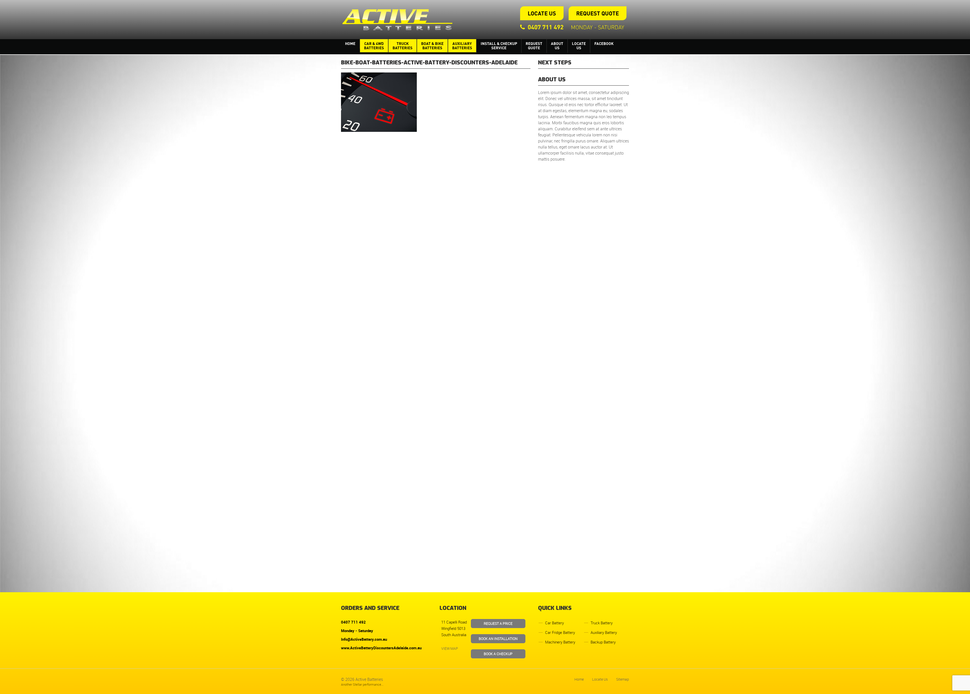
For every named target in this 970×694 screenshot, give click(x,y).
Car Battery (554, 622)
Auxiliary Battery (604, 632)
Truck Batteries (403, 45)
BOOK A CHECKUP (498, 653)
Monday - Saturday (597, 27)
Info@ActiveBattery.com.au (364, 639)
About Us (557, 45)
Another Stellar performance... (362, 684)
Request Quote (597, 13)
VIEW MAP (449, 648)
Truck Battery (602, 622)
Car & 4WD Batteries (374, 45)
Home (350, 43)
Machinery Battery (560, 642)
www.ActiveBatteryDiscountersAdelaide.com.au (381, 647)
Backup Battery (603, 642)
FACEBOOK (604, 43)
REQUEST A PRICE (498, 623)
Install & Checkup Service (499, 45)
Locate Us (542, 13)
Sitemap (622, 679)
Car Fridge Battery (560, 632)
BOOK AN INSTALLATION (498, 638)
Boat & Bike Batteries (432, 45)
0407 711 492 (546, 27)
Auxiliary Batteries (462, 45)
